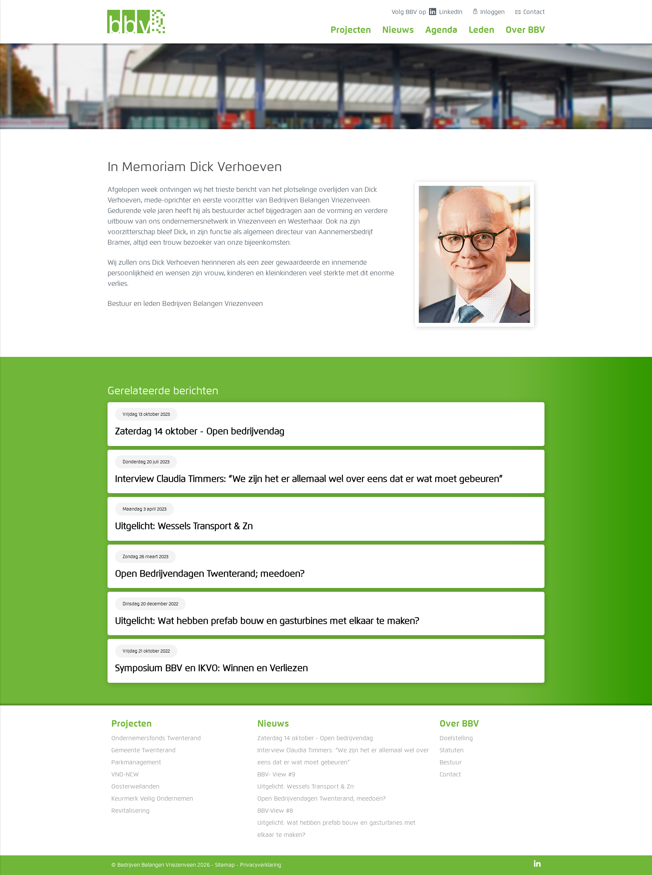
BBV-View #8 (275, 810)
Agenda (441, 29)
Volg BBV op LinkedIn (427, 11)
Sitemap (225, 865)
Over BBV (525, 29)
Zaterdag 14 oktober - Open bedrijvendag (315, 738)
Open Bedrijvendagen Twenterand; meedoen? (321, 798)
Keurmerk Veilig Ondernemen (152, 798)
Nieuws (398, 29)
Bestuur (451, 762)
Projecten (351, 29)
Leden (481, 29)
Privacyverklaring (260, 865)
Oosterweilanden (135, 786)
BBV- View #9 (276, 774)
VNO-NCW (125, 774)
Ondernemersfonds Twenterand (156, 738)
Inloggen (489, 11)
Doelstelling (456, 738)
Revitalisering (130, 810)
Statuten (452, 750)
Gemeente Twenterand (143, 750)
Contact (530, 11)
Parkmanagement (136, 762)
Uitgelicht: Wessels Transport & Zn (305, 786)
